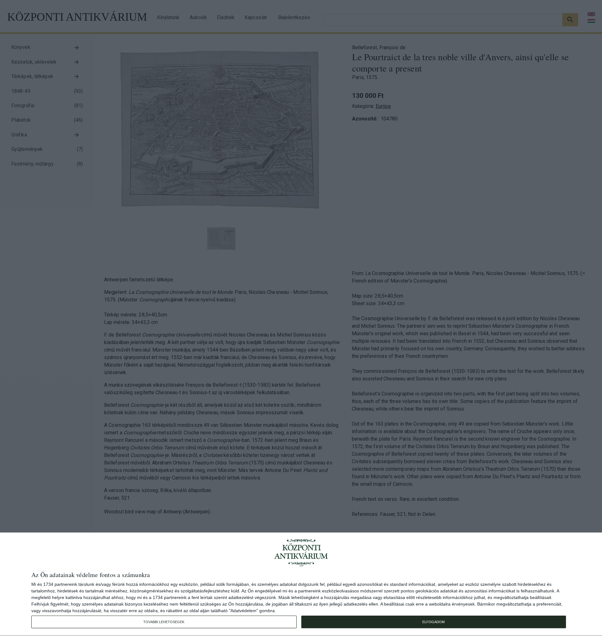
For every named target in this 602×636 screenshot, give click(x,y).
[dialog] (301, 584)
